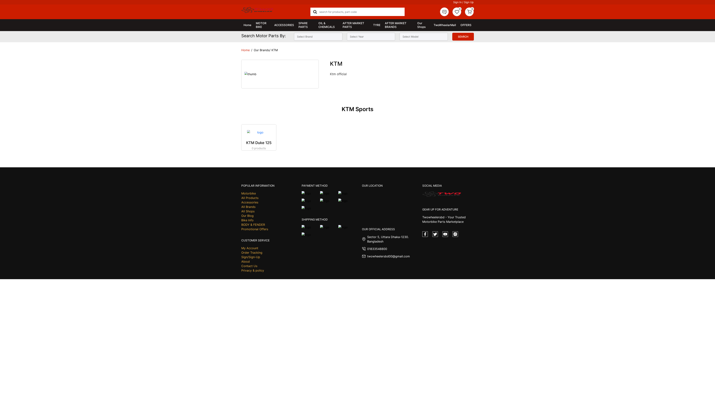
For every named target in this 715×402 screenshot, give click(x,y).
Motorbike (248, 193)
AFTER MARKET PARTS (353, 25)
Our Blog (247, 216)
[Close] (404, 395)
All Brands (248, 207)
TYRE (376, 25)
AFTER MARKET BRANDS (395, 25)
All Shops (248, 211)
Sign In (457, 2)
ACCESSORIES (284, 25)
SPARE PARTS (303, 25)
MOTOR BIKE (261, 25)
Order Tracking (251, 252)
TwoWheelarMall (445, 25)
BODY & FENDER (253, 224)
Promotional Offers (254, 229)
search (463, 36)
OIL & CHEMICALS (326, 25)
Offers (465, 25)
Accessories (249, 202)
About (245, 261)
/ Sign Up (468, 2)
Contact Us (249, 266)
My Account (249, 248)
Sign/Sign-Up (250, 257)
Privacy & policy (252, 270)
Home (247, 25)
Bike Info (247, 220)
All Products (249, 198)
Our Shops (421, 25)
